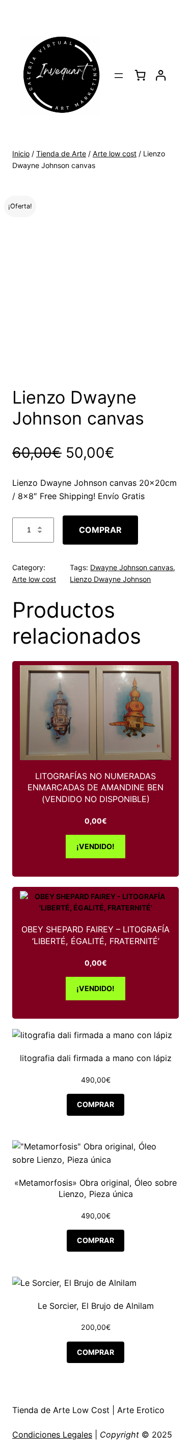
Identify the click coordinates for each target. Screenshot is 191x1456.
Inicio (21, 153)
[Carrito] (140, 75)
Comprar (100, 530)
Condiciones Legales (52, 1434)
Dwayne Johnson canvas (131, 567)
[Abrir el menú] (119, 75)
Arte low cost (115, 153)
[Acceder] (161, 75)
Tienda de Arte (61, 153)
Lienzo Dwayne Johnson (110, 579)
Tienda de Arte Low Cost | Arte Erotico (88, 1410)
